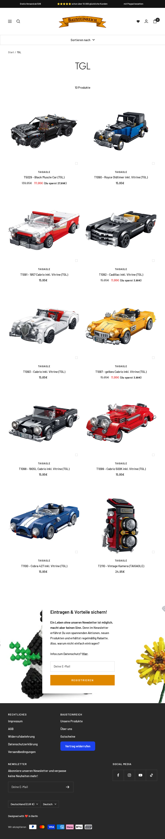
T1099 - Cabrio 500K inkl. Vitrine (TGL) (121, 469)
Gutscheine (67, 736)
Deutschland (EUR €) (22, 804)
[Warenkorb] (155, 21)
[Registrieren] (67, 787)
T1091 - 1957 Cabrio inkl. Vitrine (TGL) (44, 274)
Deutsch (48, 804)
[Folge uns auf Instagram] (129, 775)
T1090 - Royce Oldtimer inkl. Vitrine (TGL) (121, 177)
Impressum (15, 721)
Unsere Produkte (71, 721)
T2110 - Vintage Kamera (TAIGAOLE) (121, 566)
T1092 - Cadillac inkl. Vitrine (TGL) (121, 274)
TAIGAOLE (44, 172)
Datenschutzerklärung (23, 744)
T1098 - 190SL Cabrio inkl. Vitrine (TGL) (44, 469)
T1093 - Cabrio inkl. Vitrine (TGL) (44, 371)
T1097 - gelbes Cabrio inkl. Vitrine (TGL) (120, 371)
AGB (10, 729)
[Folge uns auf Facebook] (118, 775)
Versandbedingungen (22, 752)
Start (11, 52)
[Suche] (18, 21)
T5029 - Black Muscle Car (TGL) (44, 177)
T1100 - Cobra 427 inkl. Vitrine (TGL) (44, 566)
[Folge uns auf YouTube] (140, 775)
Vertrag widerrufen (77, 746)
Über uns (66, 729)
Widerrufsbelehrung (21, 736)
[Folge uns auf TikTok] (151, 775)
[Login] (146, 21)
